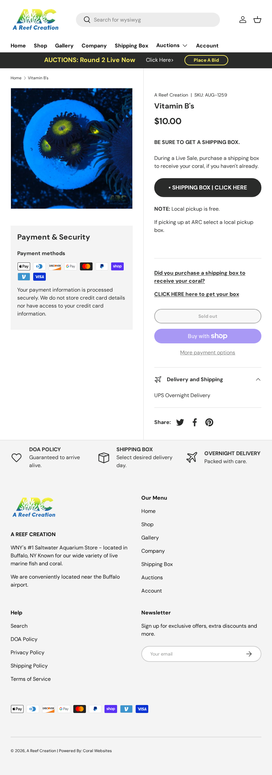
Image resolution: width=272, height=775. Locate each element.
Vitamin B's (38, 78)
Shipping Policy (29, 665)
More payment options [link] (207, 352)
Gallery (64, 45)
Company (94, 45)
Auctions (152, 577)
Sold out (207, 316)
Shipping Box (131, 45)
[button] (257, 19)
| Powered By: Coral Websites (84, 750)
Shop (40, 45)
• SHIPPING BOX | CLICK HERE (208, 187)
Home (18, 45)
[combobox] (148, 20)
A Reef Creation (171, 95)
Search (19, 625)
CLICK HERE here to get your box (196, 294)
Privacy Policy (27, 652)
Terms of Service (31, 678)
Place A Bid (206, 60)
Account (207, 45)
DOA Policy (24, 639)
